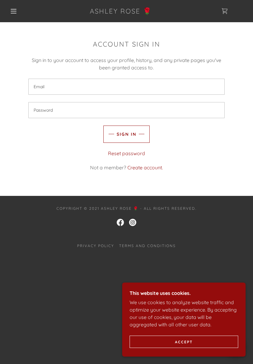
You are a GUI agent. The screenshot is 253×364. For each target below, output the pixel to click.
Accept (184, 342)
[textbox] (126, 87)
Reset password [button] (126, 153)
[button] (13, 11)
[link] (121, 12)
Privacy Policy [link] (95, 245)
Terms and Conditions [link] (147, 245)
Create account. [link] (145, 167)
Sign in (126, 134)
